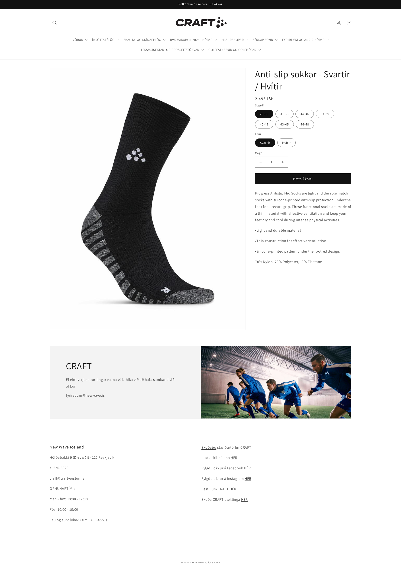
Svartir (265, 143)
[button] (55, 23)
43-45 (284, 124)
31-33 (284, 114)
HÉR (234, 457)
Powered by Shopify (209, 562)
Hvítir (286, 143)
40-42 (264, 124)
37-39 (325, 114)
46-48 (305, 124)
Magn (258, 153)
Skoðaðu (208, 447)
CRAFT (193, 562)
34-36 (304, 114)
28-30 (264, 114)
